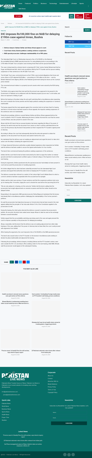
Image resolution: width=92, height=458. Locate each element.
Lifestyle (74, 3)
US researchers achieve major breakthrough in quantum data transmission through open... (52, 16)
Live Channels (79, 16)
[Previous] (25, 16)
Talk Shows (22, 9)
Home (20, 3)
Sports (82, 3)
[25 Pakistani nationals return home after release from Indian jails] (46, 338)
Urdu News (71, 16)
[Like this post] (12, 262)
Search (67, 27)
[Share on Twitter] (20, 262)
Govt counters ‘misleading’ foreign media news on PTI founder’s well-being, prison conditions (83, 91)
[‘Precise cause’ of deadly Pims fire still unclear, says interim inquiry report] (15, 338)
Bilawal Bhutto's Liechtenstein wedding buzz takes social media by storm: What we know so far (77, 103)
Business (44, 3)
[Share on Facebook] (16, 262)
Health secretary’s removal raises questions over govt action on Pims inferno (77, 78)
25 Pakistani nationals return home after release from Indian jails (23, 440)
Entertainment (64, 3)
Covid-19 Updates (87, 16)
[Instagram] (67, 16)
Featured (28, 3)
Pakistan (10, 23)
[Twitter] (65, 16)
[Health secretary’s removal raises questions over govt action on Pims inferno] (15, 282)
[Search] (91, 6)
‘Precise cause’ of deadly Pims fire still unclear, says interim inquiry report (83, 126)
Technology (53, 3)
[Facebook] (63, 16)
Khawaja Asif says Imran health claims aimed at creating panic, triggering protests (83, 114)
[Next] (27, 16)
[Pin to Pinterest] (24, 262)
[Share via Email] (28, 262)
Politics (35, 3)
